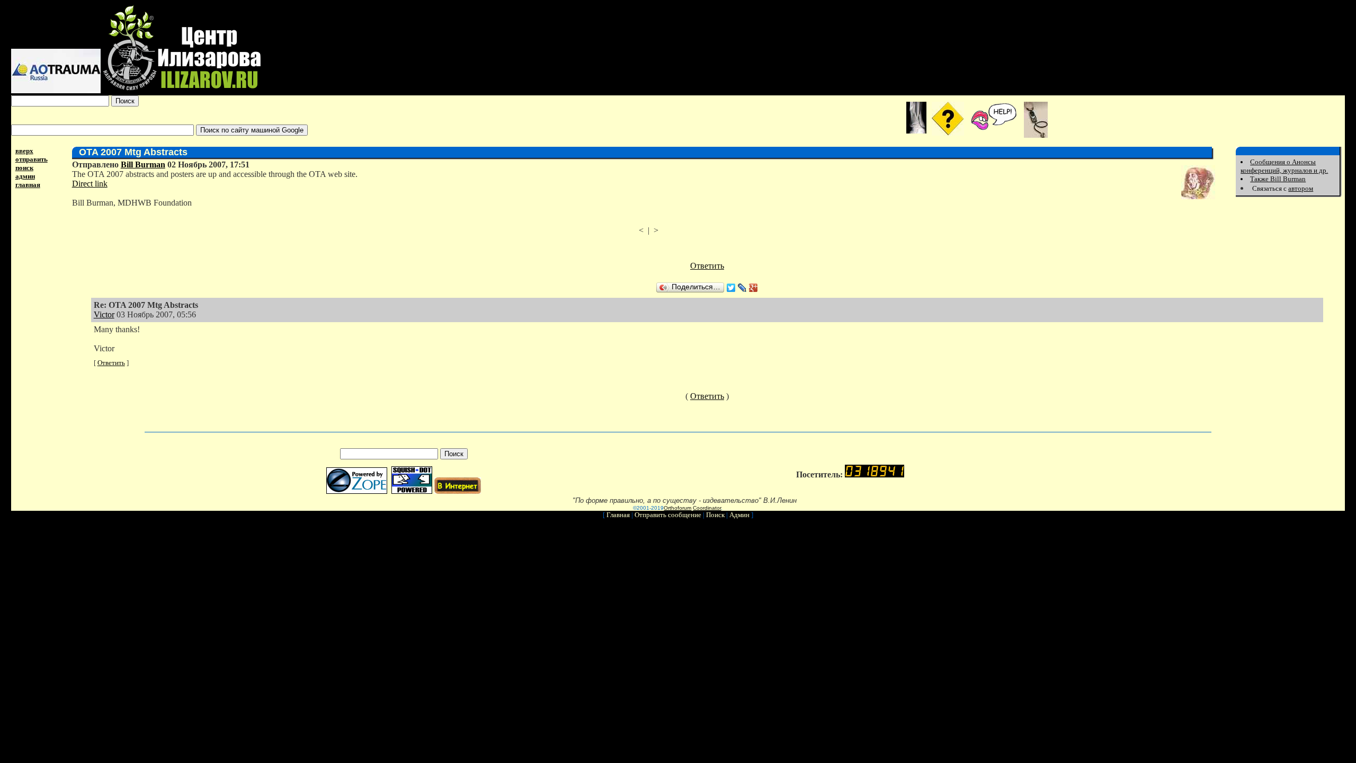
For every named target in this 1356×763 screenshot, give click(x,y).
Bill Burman (143, 164)
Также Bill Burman (1278, 179)
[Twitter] (731, 288)
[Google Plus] (753, 288)
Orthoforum (677, 508)
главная (27, 185)
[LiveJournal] (742, 288)
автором (1300, 188)
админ (25, 176)
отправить (31, 159)
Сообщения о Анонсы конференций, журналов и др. (1284, 166)
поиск (24, 168)
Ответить (707, 265)
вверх (24, 151)
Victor (104, 314)
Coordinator (707, 508)
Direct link (90, 183)
